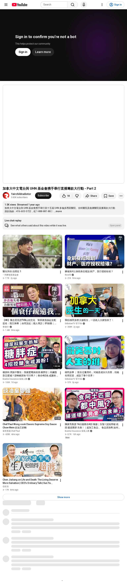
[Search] (72, 4)
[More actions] (121, 196)
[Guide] (6, 5)
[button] (63, 223)
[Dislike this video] (77, 196)
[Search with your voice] (84, 4)
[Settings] (102, 5)
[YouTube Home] (19, 4)
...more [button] (58, 211)
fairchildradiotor (21, 194)
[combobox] (55, 5)
